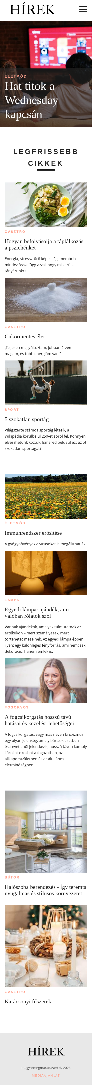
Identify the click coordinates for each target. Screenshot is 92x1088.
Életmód (16, 76)
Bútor (12, 877)
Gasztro (15, 231)
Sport (12, 409)
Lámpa (12, 600)
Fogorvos (17, 707)
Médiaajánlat (46, 1075)
